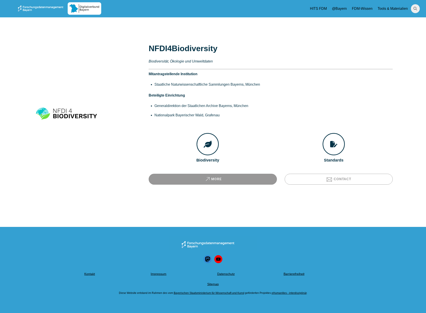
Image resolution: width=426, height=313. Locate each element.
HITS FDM (318, 8)
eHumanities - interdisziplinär (289, 293)
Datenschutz (226, 274)
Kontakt (89, 274)
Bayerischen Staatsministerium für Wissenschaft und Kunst (209, 293)
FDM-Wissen (362, 8)
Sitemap (213, 284)
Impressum (158, 274)
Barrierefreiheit (294, 274)
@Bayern (339, 8)
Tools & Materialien (393, 8)
